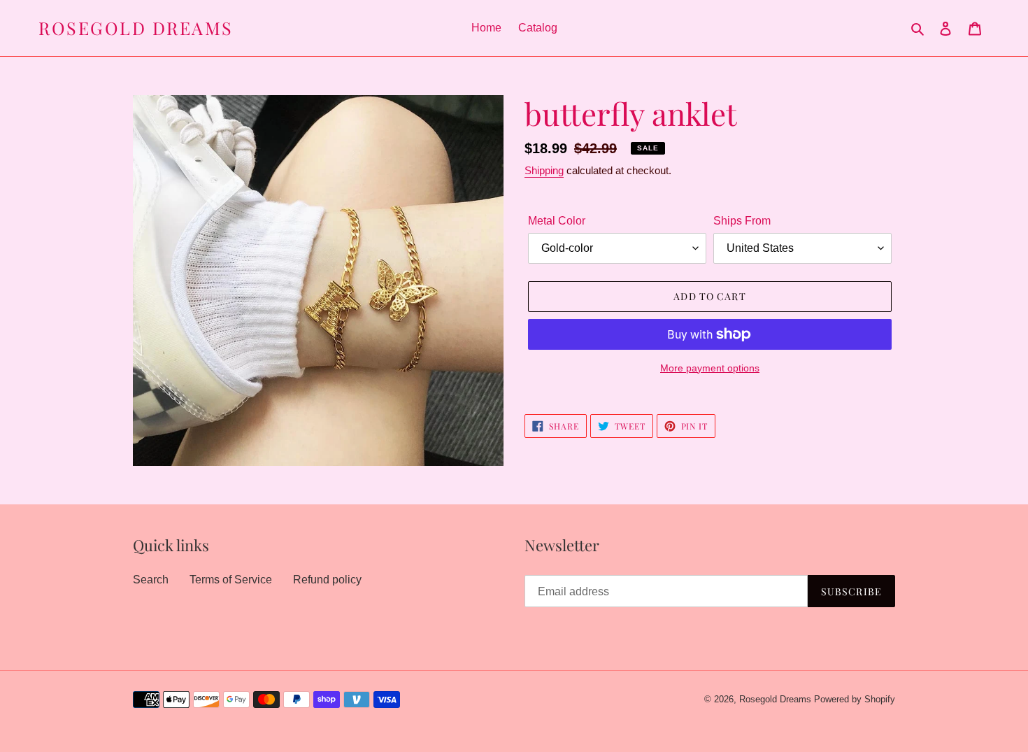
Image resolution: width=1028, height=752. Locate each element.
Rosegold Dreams (136, 27)
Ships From (742, 221)
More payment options (709, 368)
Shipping (544, 170)
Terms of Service (231, 580)
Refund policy (327, 580)
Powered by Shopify (854, 699)
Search (151, 580)
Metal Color (556, 221)
